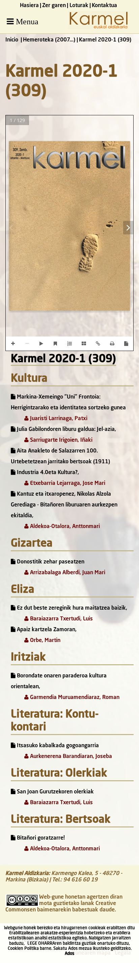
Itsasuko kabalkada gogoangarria (57, 746)
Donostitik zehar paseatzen (50, 562)
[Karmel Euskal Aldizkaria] (98, 28)
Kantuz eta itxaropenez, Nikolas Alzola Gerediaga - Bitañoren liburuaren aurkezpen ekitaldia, (64, 505)
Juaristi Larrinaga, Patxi (58, 418)
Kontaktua (104, 5)
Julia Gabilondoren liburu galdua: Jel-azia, (66, 429)
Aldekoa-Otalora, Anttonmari (64, 526)
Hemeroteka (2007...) (49, 40)
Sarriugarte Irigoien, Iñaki (60, 440)
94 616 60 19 (80, 880)
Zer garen (54, 5)
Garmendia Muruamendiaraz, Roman (74, 697)
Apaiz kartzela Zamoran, (46, 630)
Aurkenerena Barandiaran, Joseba (70, 756)
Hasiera (29, 5)
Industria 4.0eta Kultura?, (47, 472)
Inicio (11, 40)
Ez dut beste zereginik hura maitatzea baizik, (71, 608)
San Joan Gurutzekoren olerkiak (55, 792)
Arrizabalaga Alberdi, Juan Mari (67, 573)
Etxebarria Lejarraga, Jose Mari (67, 483)
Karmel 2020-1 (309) (63, 359)
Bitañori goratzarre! (40, 838)
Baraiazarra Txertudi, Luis (61, 619)
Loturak (79, 5)
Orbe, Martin (44, 640)
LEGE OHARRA (41, 943)
